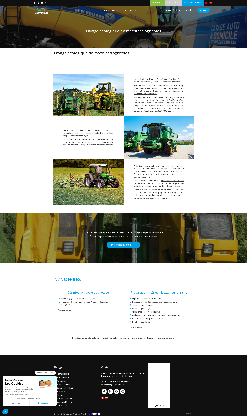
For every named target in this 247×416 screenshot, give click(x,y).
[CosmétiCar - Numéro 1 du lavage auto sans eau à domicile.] (41, 10)
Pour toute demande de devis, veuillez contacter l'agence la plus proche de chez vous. (122, 374)
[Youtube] (42, 3)
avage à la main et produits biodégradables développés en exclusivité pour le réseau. (159, 91)
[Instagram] (45, 3)
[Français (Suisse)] (206, 3)
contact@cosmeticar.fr (114, 384)
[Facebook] (34, 3)
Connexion (188, 413)
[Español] (210, 3)
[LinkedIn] (38, 3)
